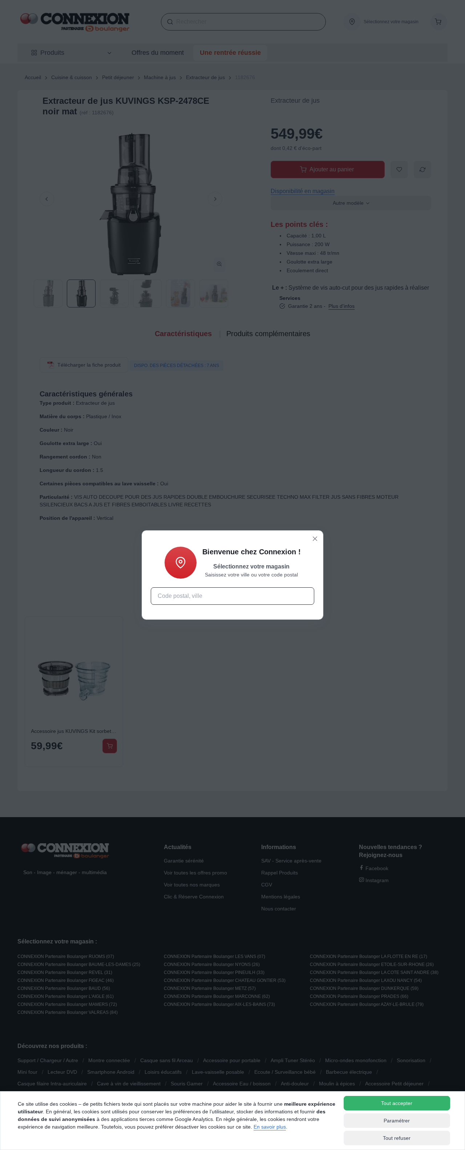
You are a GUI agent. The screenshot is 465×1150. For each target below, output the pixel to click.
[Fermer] (315, 539)
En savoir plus (270, 1127)
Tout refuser (397, 1138)
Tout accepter (396, 1103)
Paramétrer (397, 1121)
